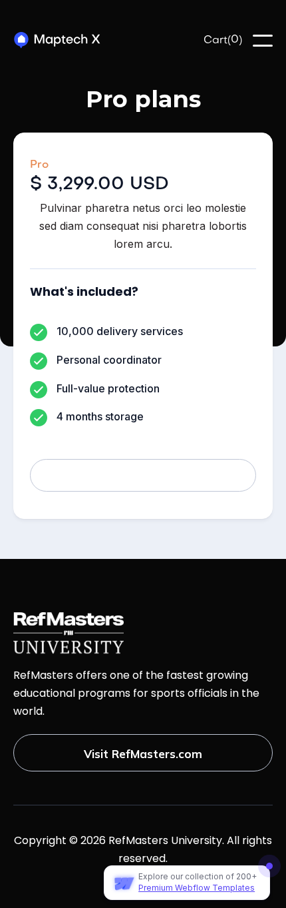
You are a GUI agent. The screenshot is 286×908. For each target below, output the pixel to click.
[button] (223, 41)
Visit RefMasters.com (143, 754)
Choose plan (143, 476)
